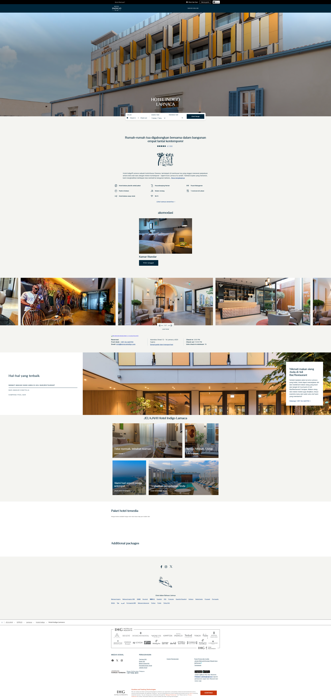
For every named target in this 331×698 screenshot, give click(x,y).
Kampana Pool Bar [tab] (17, 395)
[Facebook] (113, 660)
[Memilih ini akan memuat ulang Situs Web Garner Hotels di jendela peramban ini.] (165, 642)
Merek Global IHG (144, 663)
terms (191, 693)
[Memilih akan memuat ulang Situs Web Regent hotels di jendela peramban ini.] (126, 635)
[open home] (2, 622)
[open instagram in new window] (165, 566)
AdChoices (197, 663)
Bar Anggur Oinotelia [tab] (19, 390)
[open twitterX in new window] (170, 566)
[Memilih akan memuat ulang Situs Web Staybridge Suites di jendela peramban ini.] (192, 642)
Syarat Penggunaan (173, 659)
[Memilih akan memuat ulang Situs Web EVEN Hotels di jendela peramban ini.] (137, 642)
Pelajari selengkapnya (204, 677)
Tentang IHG (143, 659)
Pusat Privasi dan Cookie (201, 659)
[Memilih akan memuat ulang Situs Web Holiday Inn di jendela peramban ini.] (156, 642)
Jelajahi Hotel (143, 667)
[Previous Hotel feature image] (160, 325)
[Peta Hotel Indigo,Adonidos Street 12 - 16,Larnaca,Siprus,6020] (124, 335)
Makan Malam (193, 8)
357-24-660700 (127, 342)
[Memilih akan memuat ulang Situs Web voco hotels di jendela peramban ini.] (197, 635)
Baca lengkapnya (178, 178)
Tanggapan (197, 665)
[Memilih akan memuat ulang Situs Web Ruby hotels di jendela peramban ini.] (205, 635)
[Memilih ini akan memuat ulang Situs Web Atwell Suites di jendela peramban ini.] (181, 642)
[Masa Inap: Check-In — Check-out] (137, 118)
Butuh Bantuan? (120, 2)
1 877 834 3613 (132, 673)
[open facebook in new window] (160, 566)
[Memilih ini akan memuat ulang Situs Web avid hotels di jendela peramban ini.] (173, 642)
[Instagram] (121, 660)
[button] (216, 2)
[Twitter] (117, 660)
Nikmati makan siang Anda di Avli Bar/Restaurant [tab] (32, 385)
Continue (209, 693)
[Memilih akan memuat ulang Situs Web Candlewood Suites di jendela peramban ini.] (213, 642)
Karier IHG (142, 661)
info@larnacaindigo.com (125, 344)
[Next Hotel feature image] (170, 325)
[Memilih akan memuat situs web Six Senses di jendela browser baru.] (117, 635)
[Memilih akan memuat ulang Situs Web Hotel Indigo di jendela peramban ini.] (178, 635)
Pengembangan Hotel (145, 665)
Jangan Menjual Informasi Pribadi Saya (205, 661)
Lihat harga (195, 116)
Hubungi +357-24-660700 (299, 401)
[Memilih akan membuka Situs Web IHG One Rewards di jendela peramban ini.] (207, 648)
